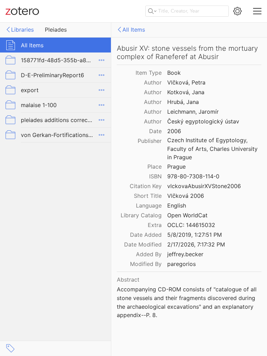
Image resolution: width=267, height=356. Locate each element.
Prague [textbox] (176, 166)
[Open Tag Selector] (10, 348)
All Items (133, 29)
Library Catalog (141, 215)
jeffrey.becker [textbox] (185, 254)
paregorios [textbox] (181, 263)
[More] (101, 60)
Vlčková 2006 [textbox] (185, 195)
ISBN (155, 176)
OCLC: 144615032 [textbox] (191, 224)
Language (149, 205)
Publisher (150, 140)
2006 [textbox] (174, 131)
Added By (149, 254)
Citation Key (146, 186)
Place (154, 166)
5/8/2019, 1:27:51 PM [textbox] (194, 234)
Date (155, 131)
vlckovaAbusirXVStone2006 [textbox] (204, 186)
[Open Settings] (237, 11)
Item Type (149, 72)
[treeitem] (55, 45)
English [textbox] (176, 205)
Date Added (146, 234)
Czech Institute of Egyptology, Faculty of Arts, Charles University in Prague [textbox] (213, 149)
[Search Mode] (152, 11)
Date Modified (143, 244)
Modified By (146, 263)
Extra (155, 224)
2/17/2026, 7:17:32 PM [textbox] (196, 244)
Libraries (22, 29)
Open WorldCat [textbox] (187, 215)
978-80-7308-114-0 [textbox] (193, 176)
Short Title (148, 195)
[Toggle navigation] (257, 11)
